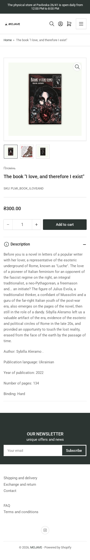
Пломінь (10, 168)
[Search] (52, 24)
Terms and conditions (21, 512)
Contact (10, 491)
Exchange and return (20, 484)
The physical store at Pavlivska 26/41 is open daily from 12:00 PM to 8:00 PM (45, 6)
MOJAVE (36, 547)
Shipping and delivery (20, 478)
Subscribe (74, 450)
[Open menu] (81, 24)
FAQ (7, 505)
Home (8, 40)
